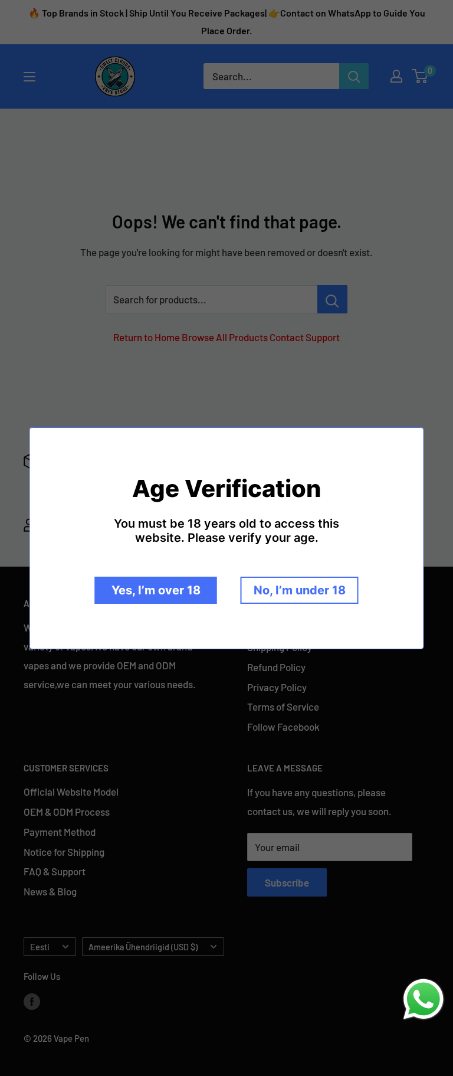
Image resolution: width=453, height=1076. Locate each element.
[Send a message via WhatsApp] (423, 999)
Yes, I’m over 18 (156, 590)
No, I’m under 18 (300, 590)
